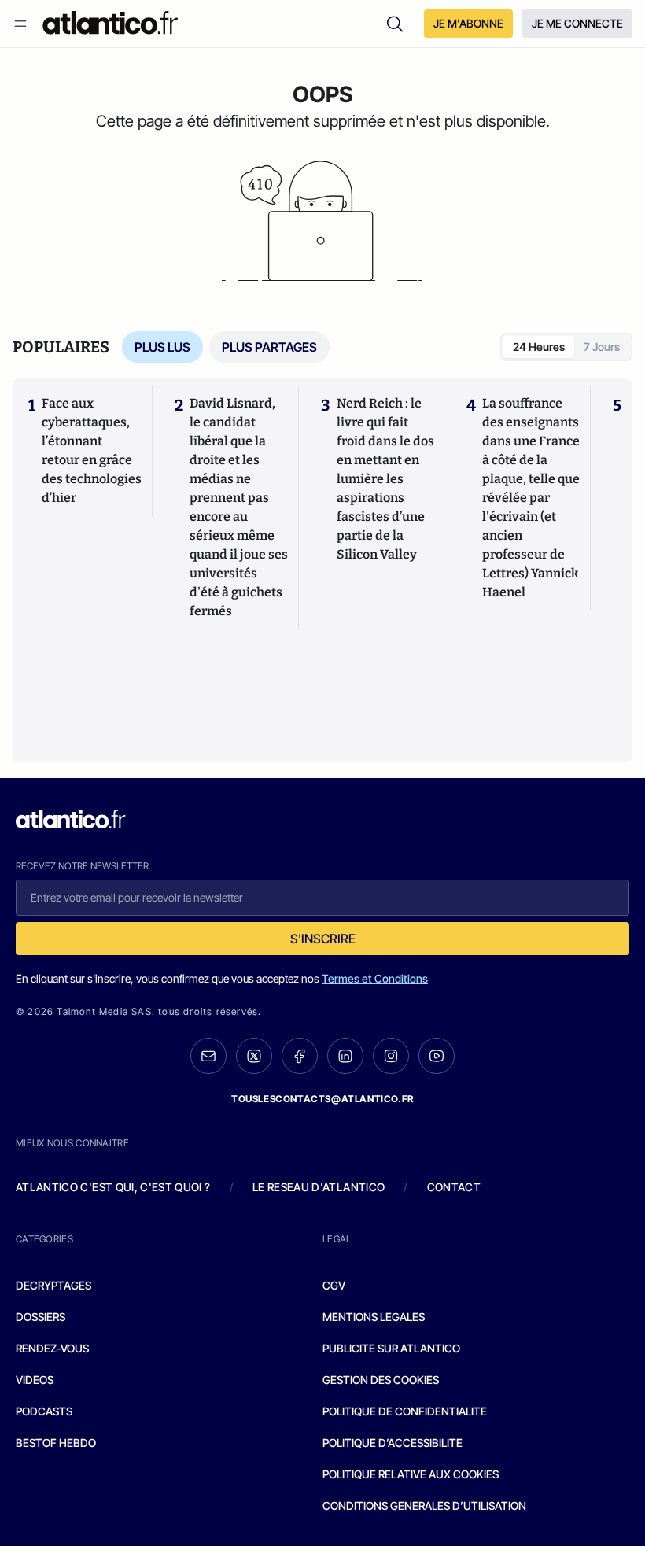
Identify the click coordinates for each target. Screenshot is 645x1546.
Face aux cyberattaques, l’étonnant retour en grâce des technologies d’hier (92, 450)
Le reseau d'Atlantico (318, 1187)
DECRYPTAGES (53, 1285)
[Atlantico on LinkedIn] (345, 1056)
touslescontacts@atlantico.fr (322, 1099)
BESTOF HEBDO (56, 1442)
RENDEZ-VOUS (52, 1348)
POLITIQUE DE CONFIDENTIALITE (404, 1411)
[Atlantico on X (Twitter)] (254, 1056)
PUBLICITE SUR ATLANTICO (391, 1348)
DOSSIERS (40, 1316)
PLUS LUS (162, 347)
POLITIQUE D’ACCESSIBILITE (392, 1442)
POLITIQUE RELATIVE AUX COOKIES (410, 1474)
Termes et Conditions (375, 978)
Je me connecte (577, 23)
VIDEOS (34, 1379)
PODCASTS (44, 1411)
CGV (333, 1285)
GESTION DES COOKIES (380, 1379)
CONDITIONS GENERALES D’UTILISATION (424, 1505)
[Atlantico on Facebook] (300, 1056)
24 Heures (539, 346)
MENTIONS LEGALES (373, 1316)
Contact (454, 1187)
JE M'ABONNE (468, 23)
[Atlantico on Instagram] (391, 1056)
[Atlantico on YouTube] (436, 1056)
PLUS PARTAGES (269, 347)
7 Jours (602, 346)
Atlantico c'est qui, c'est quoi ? (113, 1187)
